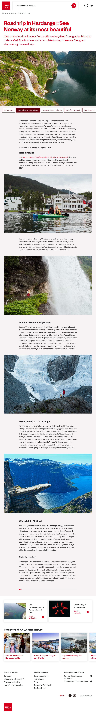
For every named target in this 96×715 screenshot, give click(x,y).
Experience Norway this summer (72, 657)
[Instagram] (74, 695)
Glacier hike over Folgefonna (28, 110)
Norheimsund (8, 110)
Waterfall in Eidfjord (73, 110)
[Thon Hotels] (6, 6)
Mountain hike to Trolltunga (52, 110)
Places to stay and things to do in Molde (45, 657)
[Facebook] (70, 695)
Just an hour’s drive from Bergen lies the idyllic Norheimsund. (43, 157)
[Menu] (92, 5)
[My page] (86, 5)
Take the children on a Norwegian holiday (14, 657)
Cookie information (86, 695)
